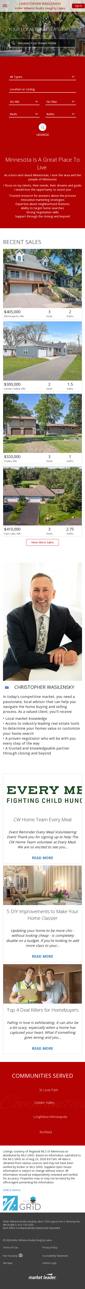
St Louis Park (48, 1090)
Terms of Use (10, 1247)
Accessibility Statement (55, 1255)
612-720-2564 (25, 1225)
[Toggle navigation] (4, 6)
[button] (6, 687)
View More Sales (42, 542)
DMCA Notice (12, 1190)
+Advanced (42, 134)
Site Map (7, 1263)
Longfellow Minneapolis (50, 1116)
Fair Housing (10, 1255)
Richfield (46, 1132)
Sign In (78, 5)
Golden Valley (44, 1102)
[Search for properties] (13, 43)
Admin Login (49, 1263)
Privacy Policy (50, 1247)
